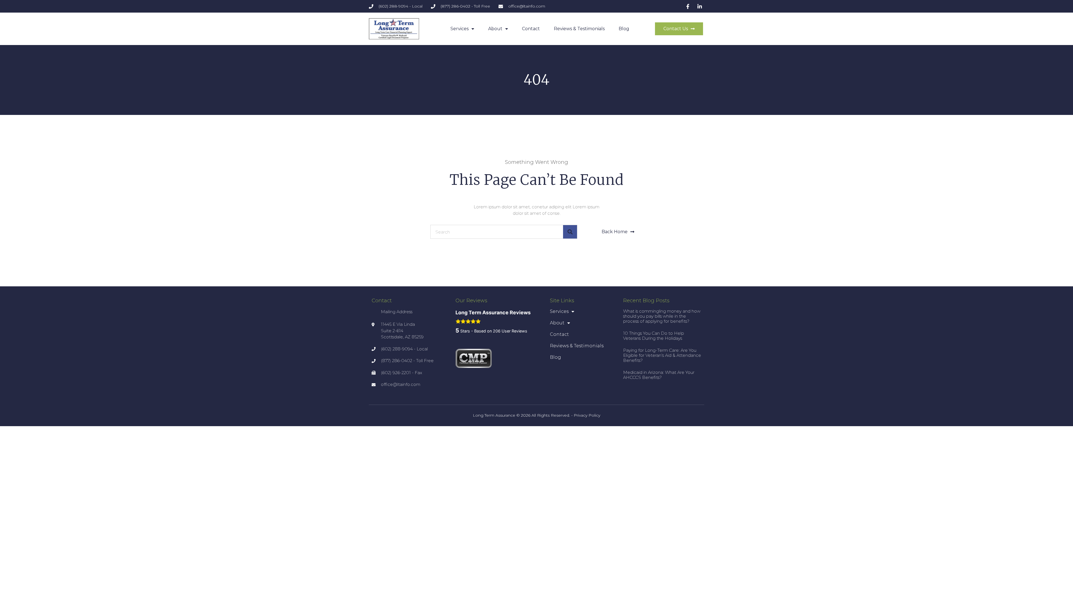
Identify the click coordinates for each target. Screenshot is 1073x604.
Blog (624, 28)
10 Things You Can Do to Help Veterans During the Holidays (653, 336)
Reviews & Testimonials (579, 28)
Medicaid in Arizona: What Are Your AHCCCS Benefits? (658, 375)
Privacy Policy (587, 415)
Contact (531, 28)
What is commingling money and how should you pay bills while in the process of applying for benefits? (662, 316)
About (495, 28)
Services (459, 28)
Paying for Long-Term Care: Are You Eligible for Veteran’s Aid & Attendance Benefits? (662, 355)
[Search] (570, 232)
